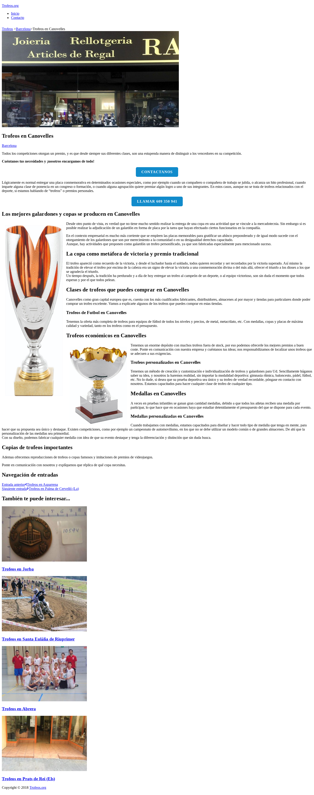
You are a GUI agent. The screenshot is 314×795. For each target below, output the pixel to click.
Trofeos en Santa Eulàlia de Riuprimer (38, 639)
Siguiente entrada (40, 489)
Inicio (15, 13)
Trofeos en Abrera (19, 708)
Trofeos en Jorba (18, 569)
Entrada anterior (30, 484)
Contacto (17, 18)
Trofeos (7, 29)
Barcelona (23, 29)
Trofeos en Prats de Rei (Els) (28, 778)
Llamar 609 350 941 (157, 201)
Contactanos (157, 172)
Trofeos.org (10, 6)
